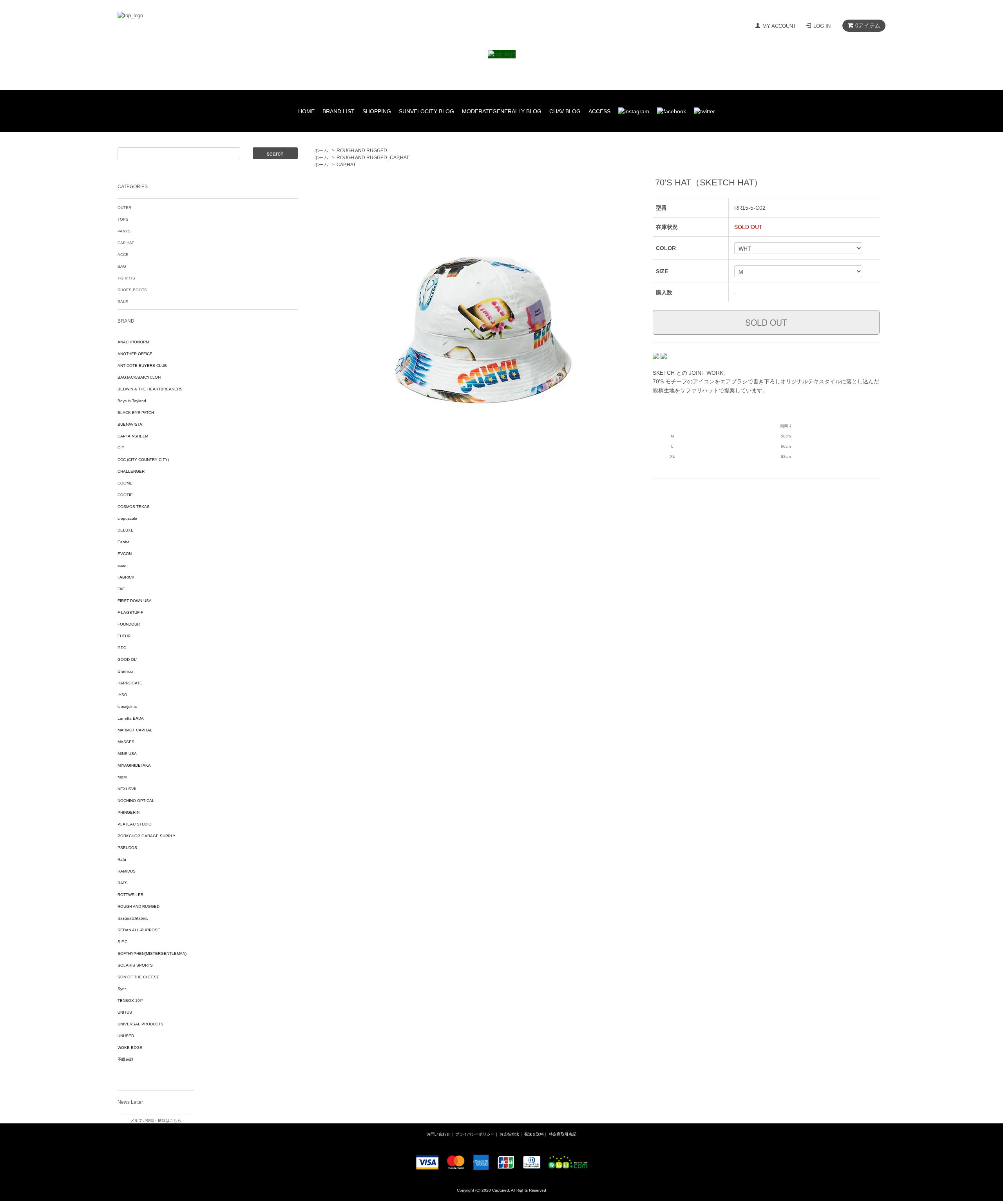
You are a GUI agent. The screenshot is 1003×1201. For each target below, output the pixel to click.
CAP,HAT (346, 164)
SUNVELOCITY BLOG (426, 111)
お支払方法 (509, 1134)
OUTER (124, 207)
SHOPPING (376, 111)
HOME (306, 111)
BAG (122, 266)
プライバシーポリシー (474, 1134)
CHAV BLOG (565, 111)
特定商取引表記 (562, 1134)
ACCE (123, 254)
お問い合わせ (438, 1134)
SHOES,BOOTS (132, 290)
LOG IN (822, 26)
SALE (123, 301)
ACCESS (599, 111)
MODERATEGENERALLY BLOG (501, 111)
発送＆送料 (534, 1134)
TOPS (123, 219)
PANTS (124, 231)
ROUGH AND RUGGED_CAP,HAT (373, 157)
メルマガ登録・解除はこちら (155, 1120)
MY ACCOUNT (779, 26)
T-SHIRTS (126, 278)
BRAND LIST (338, 111)
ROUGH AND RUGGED (362, 150)
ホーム (321, 150)
